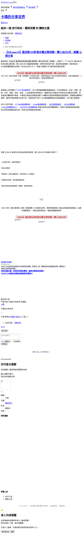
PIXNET (25, 506)
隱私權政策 (53, 506)
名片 (7, 43)
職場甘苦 (18, 33)
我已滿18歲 (5, 532)
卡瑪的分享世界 (13, 17)
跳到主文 (4, 23)
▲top (3, 327)
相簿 (7, 38)
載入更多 (4, 331)
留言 (17, 317)
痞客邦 (13, 317)
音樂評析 (17, 323)
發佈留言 (4, 344)
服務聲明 (62, 506)
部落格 (7, 40)
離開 (12, 532)
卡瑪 (2, 304)
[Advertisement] (41, 130)
